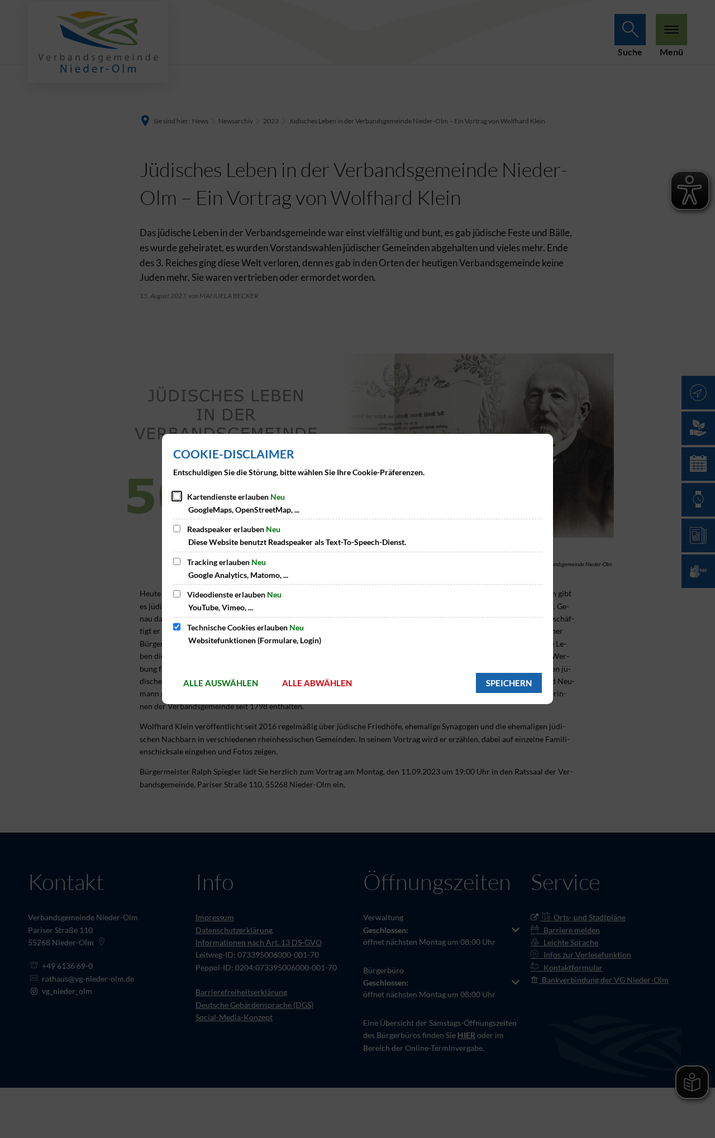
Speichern (509, 683)
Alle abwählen (317, 683)
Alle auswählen (220, 683)
